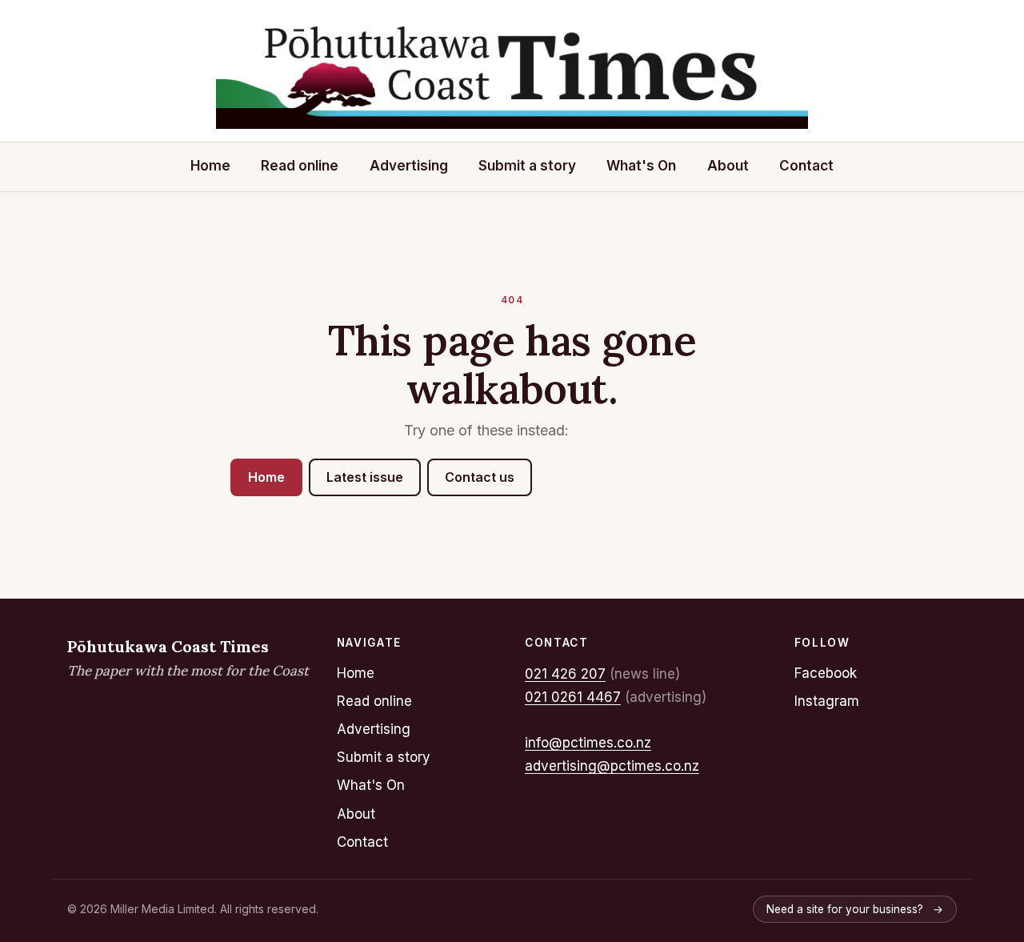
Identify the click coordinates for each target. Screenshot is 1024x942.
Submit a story (527, 166)
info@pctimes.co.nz (588, 743)
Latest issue (364, 477)
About (728, 166)
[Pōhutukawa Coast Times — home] (512, 73)
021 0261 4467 (573, 697)
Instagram (826, 701)
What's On (641, 166)
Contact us (479, 477)
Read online (299, 166)
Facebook (825, 673)
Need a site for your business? (854, 909)
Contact (806, 166)
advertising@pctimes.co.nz (612, 766)
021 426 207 (565, 674)
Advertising (409, 166)
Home (210, 166)
